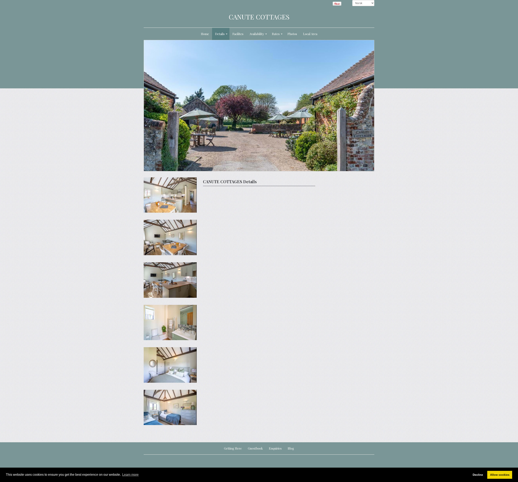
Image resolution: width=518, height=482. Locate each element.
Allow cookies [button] (500, 474)
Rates (276, 34)
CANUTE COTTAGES (259, 16)
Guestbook (255, 448)
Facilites (237, 34)
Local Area (310, 34)
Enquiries (275, 448)
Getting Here (233, 448)
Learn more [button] (130, 474)
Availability (256, 34)
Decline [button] (478, 474)
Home (205, 34)
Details (220, 34)
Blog (291, 448)
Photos (292, 34)
